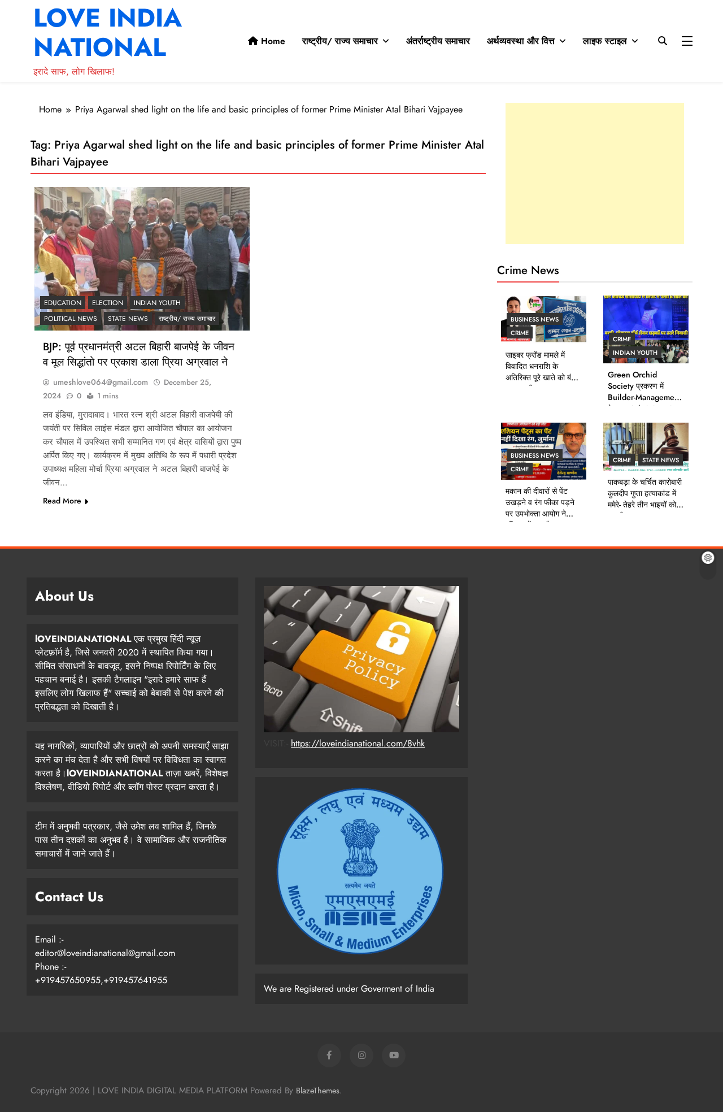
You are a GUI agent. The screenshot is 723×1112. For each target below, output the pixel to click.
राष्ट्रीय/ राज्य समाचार (340, 40)
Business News (535, 319)
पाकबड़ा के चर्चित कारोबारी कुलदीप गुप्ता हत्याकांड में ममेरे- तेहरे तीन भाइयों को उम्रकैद (645, 499)
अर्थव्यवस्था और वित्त (521, 40)
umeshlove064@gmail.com (100, 382)
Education (62, 303)
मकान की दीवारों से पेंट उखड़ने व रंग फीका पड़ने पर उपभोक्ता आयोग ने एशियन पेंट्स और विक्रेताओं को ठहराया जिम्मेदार (540, 519)
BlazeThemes (317, 1090)
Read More (62, 500)
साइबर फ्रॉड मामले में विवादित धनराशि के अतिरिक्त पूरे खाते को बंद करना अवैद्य (540, 371)
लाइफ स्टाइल (605, 40)
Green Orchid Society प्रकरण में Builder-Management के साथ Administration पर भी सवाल (644, 397)
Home (271, 40)
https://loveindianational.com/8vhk (358, 743)
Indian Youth (157, 303)
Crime (520, 332)
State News (128, 319)
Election (107, 303)
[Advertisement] (595, 173)
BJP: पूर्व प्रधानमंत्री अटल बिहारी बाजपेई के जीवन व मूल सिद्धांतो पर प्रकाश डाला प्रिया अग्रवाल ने (138, 354)
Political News (70, 319)
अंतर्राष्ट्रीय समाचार (438, 40)
